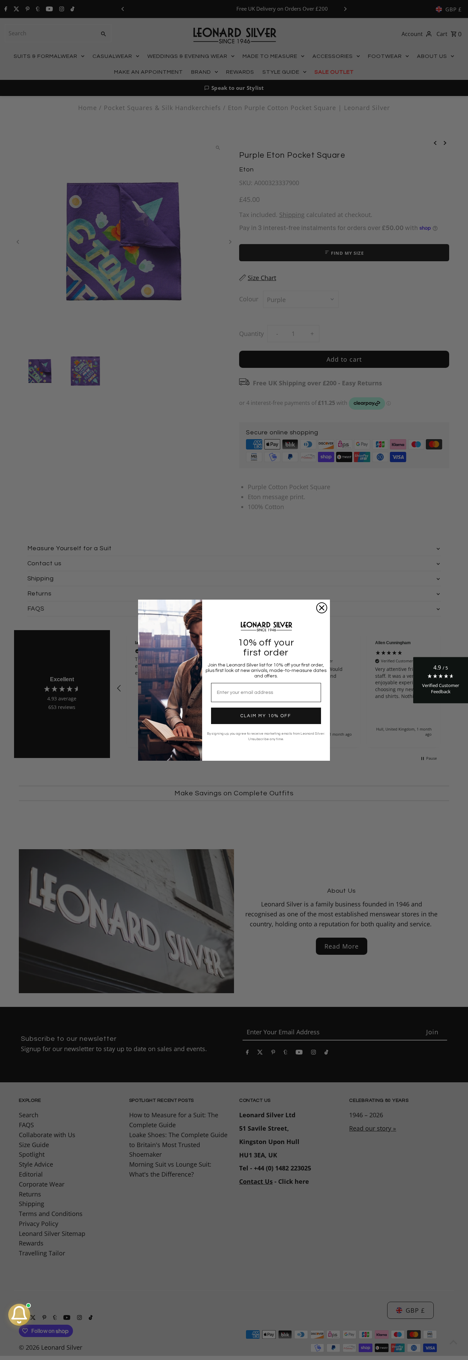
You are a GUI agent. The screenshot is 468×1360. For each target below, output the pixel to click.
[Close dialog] (321, 607)
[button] (440, 680)
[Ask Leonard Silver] (19, 1315)
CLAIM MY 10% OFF (266, 715)
